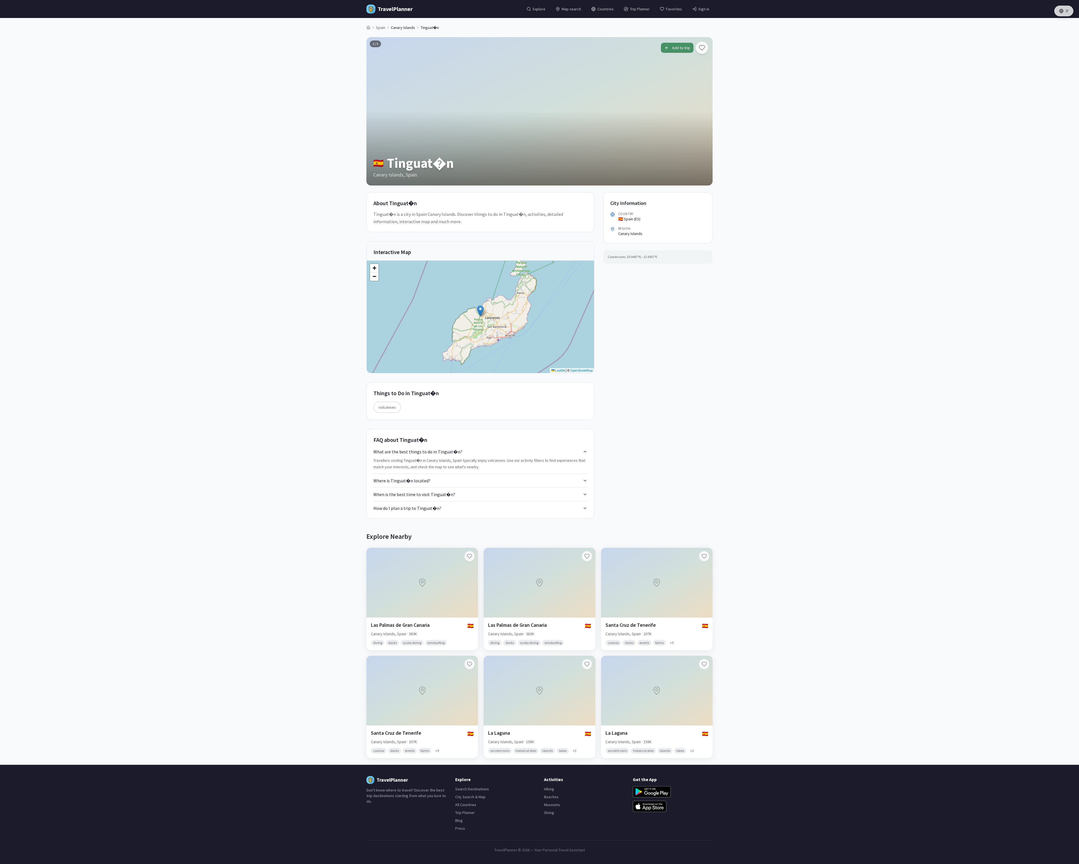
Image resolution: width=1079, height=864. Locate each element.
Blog (459, 820)
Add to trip (681, 47)
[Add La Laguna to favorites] (587, 664)
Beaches (551, 796)
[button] (480, 311)
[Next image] (703, 111)
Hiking (549, 788)
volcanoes (387, 407)
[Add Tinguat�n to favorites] (702, 48)
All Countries (465, 804)
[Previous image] (375, 111)
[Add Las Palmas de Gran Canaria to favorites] (469, 556)
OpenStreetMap (581, 370)
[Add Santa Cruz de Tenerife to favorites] (704, 556)
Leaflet (560, 370)
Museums (552, 804)
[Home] (368, 28)
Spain (380, 27)
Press (460, 828)
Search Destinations (472, 788)
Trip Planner (465, 812)
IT (1067, 10)
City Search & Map (470, 796)
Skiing (549, 812)
